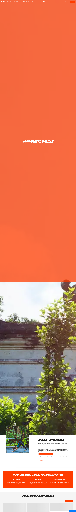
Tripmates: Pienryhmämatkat (33, 1)
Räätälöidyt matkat (17, 1)
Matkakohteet (10, 1)
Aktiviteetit (24, 1)
